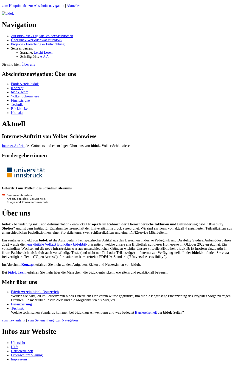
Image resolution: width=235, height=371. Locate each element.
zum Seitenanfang (41, 320)
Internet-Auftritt (13, 146)
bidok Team (19, 92)
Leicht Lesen (43, 52)
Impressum (19, 359)
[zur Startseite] (8, 13)
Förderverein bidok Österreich (35, 292)
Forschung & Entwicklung (37, 44)
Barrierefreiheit (146, 312)
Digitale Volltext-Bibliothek (42, 36)
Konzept (17, 88)
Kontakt (17, 113)
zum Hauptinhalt (14, 6)
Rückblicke (19, 109)
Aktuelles (73, 6)
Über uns (28, 64)
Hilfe (14, 347)
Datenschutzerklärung (27, 355)
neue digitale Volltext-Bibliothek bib (56, 244)
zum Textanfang (13, 320)
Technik (17, 104)
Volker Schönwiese (25, 96)
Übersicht (18, 343)
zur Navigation (67, 320)
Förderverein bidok (25, 84)
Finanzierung (20, 100)
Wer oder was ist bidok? (36, 40)
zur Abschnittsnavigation (46, 6)
